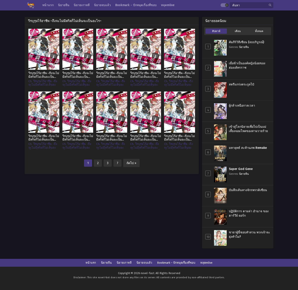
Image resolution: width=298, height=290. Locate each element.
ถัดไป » (131, 163)
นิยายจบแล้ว (144, 262)
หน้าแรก (91, 262)
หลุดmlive (206, 262)
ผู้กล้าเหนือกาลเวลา (242, 105)
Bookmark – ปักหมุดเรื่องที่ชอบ (176, 262)
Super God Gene (241, 169)
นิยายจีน (244, 47)
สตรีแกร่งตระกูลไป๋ (241, 84)
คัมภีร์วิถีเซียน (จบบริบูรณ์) (246, 42)
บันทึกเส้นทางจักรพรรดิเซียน (248, 190)
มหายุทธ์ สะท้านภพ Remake (248, 148)
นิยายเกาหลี (124, 262)
